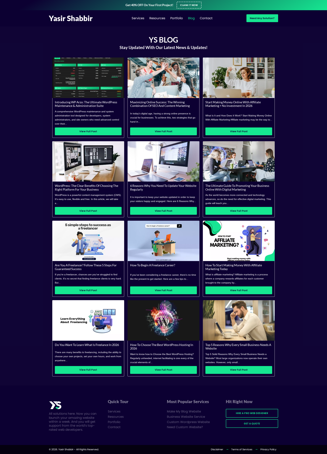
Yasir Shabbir (71, 18)
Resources (157, 18)
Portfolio (176, 18)
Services (138, 18)
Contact (206, 18)
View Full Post (88, 131)
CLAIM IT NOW (189, 5)
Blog (191, 18)
